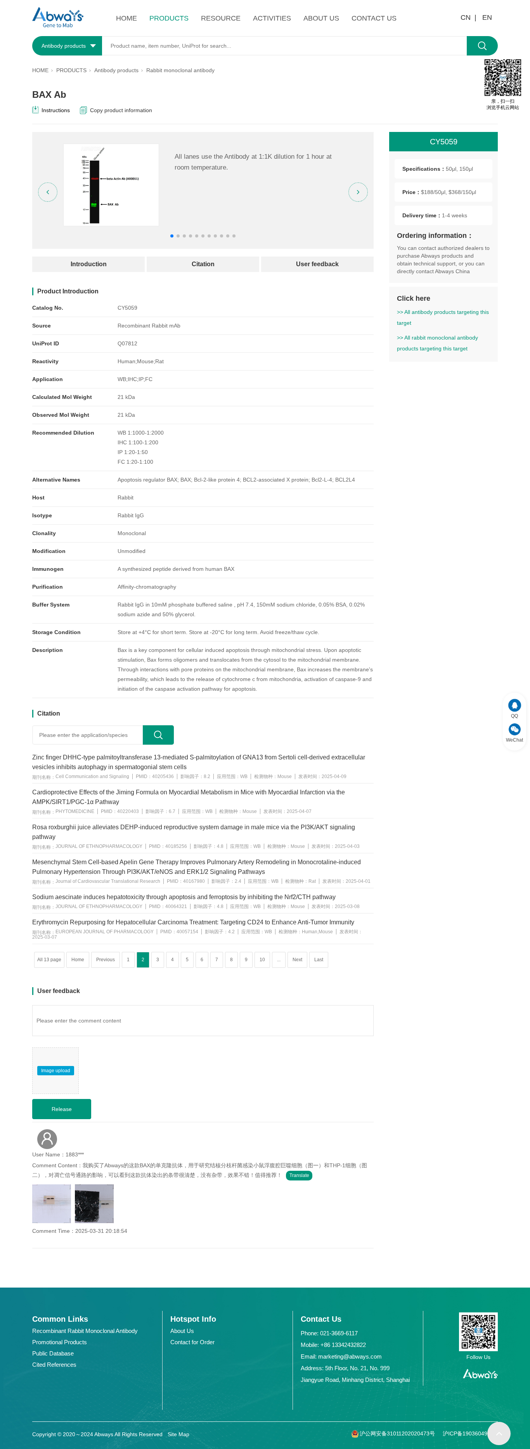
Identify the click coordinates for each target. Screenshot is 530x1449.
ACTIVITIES (272, 18)
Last (318, 959)
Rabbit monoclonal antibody (180, 70)
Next (297, 959)
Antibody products (116, 70)
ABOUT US (321, 18)
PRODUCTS (169, 18)
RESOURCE (221, 18)
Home (77, 959)
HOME (126, 18)
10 (262, 959)
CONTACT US (374, 18)
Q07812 (127, 343)
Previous (105, 959)
